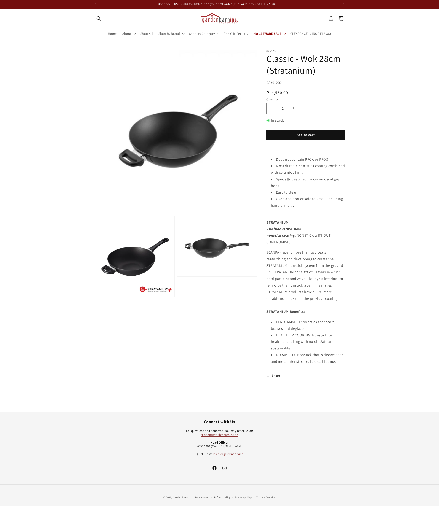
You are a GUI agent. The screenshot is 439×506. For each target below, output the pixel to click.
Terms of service (266, 497)
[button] (99, 19)
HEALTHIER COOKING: (294, 335)
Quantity (272, 99)
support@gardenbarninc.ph (219, 434)
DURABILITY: (286, 354)
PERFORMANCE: (289, 321)
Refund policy (222, 497)
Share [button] (276, 375)
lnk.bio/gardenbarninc (228, 454)
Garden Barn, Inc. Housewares (191, 497)
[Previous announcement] (95, 4)
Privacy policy (243, 497)
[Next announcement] (344, 4)
